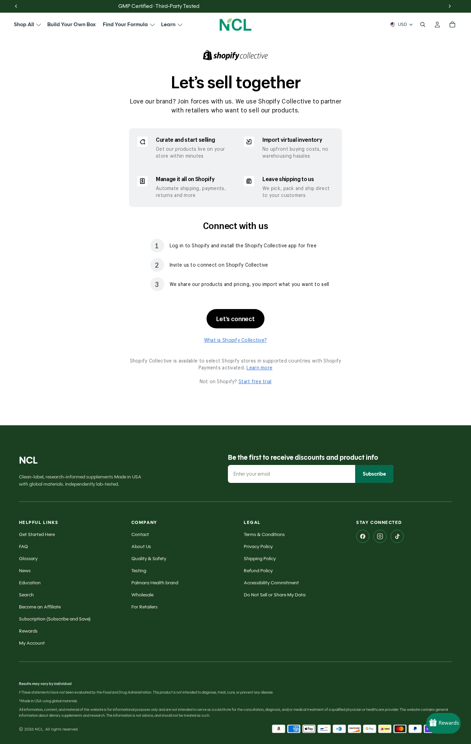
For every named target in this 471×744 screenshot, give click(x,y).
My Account (32, 643)
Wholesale (142, 595)
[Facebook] (362, 536)
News (25, 571)
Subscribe (374, 474)
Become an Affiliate (40, 607)
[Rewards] (443, 723)
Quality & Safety (148, 559)
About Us (141, 546)
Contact (140, 534)
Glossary (28, 559)
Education (30, 583)
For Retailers (144, 607)
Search (26, 595)
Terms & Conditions (264, 534)
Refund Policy (258, 571)
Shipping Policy (260, 559)
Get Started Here (37, 534)
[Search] (422, 24)
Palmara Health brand (154, 583)
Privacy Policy (258, 546)
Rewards (28, 631)
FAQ (23, 546)
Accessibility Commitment (271, 583)
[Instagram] (380, 536)
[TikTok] (397, 536)
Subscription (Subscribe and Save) (54, 619)
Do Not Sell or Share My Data (274, 595)
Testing (138, 571)
